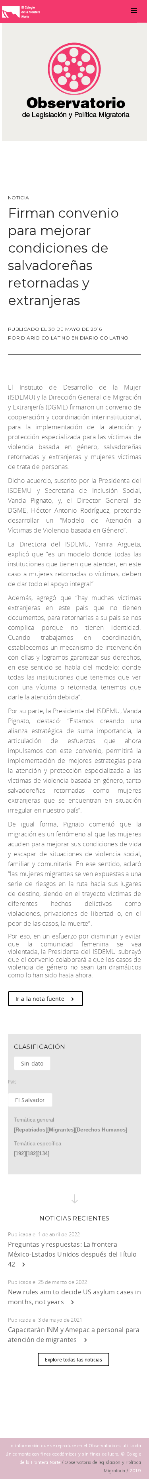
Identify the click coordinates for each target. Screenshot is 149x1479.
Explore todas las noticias (73, 1359)
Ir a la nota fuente (40, 998)
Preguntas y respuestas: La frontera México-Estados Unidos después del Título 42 (72, 1254)
